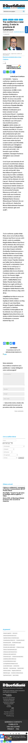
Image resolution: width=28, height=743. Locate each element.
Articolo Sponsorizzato (9, 635)
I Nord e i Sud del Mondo (10, 649)
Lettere (16, 665)
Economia (7, 642)
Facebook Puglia (8, 703)
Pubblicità (13, 724)
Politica (16, 19)
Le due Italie (7, 665)
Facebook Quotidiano (9, 697)
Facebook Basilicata (8, 699)
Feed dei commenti (9, 714)
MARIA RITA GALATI (8, 32)
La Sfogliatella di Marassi (10, 663)
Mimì (5, 668)
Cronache (20, 640)
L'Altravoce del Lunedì (9, 654)
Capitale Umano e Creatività (11, 637)
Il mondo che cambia (9, 647)
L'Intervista (7, 656)
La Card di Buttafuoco (9, 661)
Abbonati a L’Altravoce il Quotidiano (13, 688)
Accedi (12, 710)
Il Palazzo (20, 647)
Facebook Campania (9, 702)
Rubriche (6, 672)
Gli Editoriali (16, 642)
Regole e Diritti (16, 670)
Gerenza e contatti (13, 722)
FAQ (17, 729)
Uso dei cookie (13, 727)
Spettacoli (7, 675)
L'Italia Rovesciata (17, 656)
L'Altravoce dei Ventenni (10, 651)
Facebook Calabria (9, 700)
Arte (15, 633)
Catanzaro (10, 19)
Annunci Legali (7, 633)
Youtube (8, 706)
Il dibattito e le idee (9, 644)
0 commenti (6, 34)
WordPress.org (10, 715)
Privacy (10, 729)
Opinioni (20, 668)
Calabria (5, 19)
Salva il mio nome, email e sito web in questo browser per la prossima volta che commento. (13, 405)
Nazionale (12, 668)
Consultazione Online (9, 640)
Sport (15, 675)
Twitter (9, 705)
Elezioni (21, 19)
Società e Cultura (17, 672)
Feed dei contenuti (9, 712)
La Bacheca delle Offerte (9, 658)
